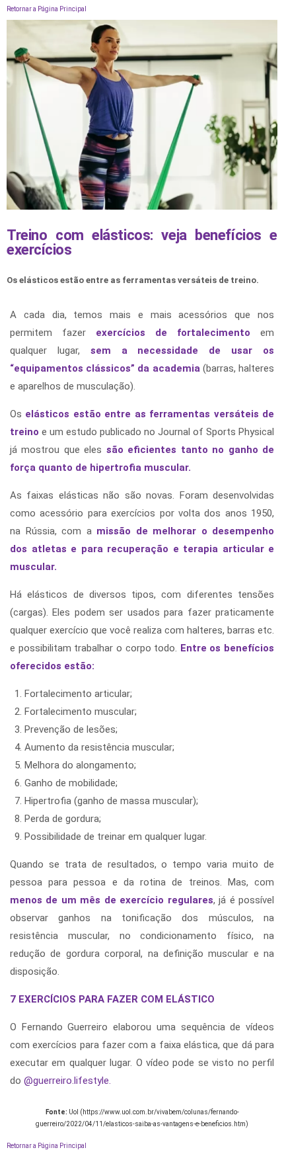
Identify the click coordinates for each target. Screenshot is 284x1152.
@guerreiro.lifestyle (66, 1081)
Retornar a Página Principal (47, 9)
